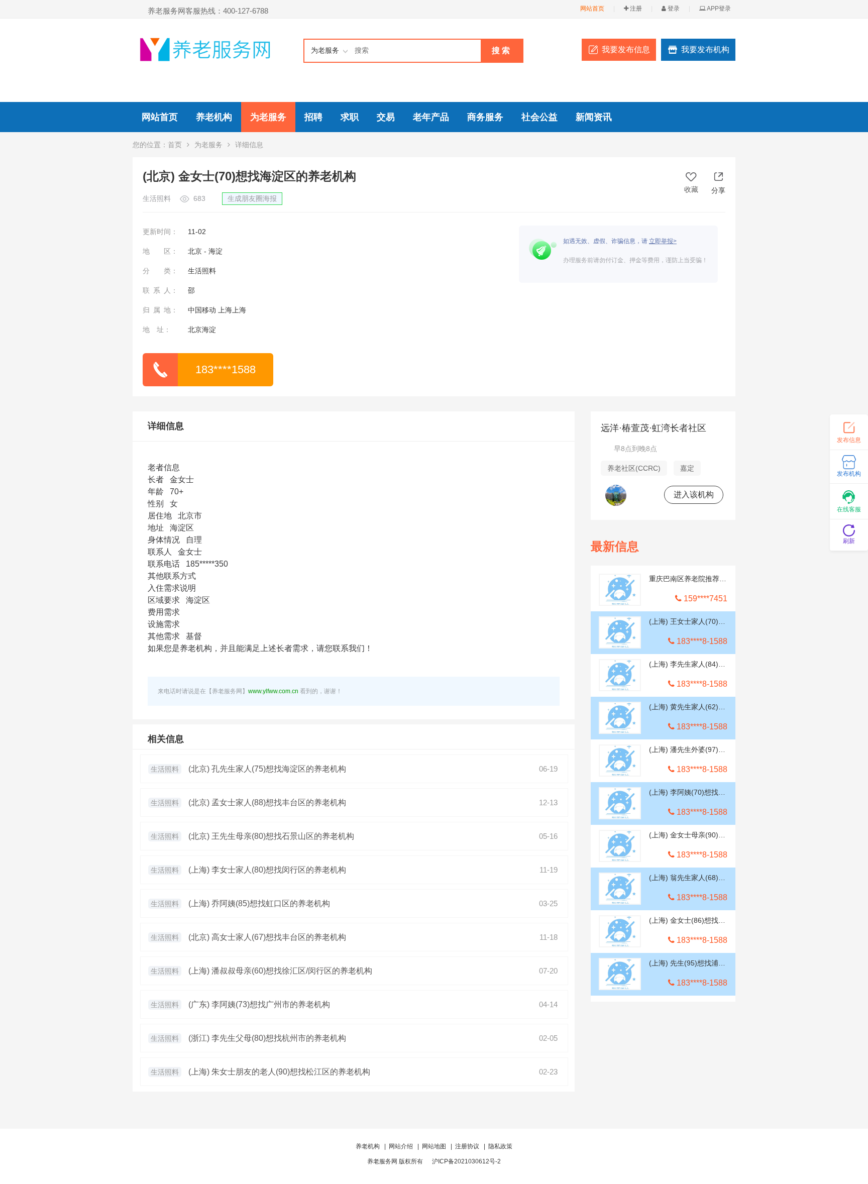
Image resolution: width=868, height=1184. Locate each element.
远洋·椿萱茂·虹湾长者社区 (653, 428)
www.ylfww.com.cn (273, 691)
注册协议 (467, 1146)
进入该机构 (694, 494)
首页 (175, 145)
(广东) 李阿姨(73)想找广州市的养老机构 (259, 1004)
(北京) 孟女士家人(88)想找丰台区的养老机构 (267, 802)
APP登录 (718, 8)
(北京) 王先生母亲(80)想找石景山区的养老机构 (271, 836)
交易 (386, 117)
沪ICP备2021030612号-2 (466, 1161)
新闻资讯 (594, 117)
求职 (350, 117)
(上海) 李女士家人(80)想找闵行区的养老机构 (267, 870)
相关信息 (166, 739)
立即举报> (663, 241)
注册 (635, 8)
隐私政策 (500, 1146)
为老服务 (268, 117)
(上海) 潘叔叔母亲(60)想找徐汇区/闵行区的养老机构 (280, 970)
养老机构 (214, 117)
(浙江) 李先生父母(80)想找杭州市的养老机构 (267, 1038)
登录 (673, 8)
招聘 (313, 117)
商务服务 (485, 117)
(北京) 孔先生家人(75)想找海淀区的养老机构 (267, 769)
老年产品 (431, 117)
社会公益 (539, 117)
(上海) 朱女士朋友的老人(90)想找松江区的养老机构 (279, 1071)
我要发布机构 (705, 49)
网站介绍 (401, 1146)
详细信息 (166, 426)
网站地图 (434, 1146)
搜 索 (501, 50)
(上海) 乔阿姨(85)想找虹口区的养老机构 (259, 903)
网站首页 (592, 8)
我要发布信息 (626, 49)
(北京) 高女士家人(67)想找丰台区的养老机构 (267, 937)
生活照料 (165, 769)
